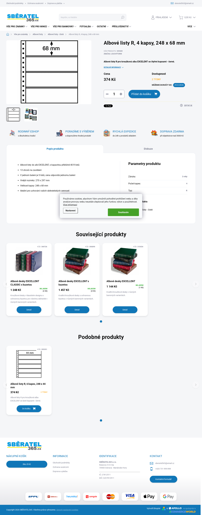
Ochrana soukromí (35, 3)
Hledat (123, 17)
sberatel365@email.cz (164, 463)
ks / (27, 464)
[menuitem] (17, 26)
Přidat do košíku (141, 94)
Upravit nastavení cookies (67, 510)
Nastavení (70, 210)
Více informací (70, 204)
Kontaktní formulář (163, 479)
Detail (29, 310)
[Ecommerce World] (181, 511)
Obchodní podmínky (14, 3)
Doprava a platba (54, 3)
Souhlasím (123, 212)
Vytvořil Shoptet (153, 508)
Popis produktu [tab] (55, 148)
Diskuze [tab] (148, 148)
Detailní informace (112, 67)
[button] (101, 321)
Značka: (113, 54)
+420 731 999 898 (163, 469)
